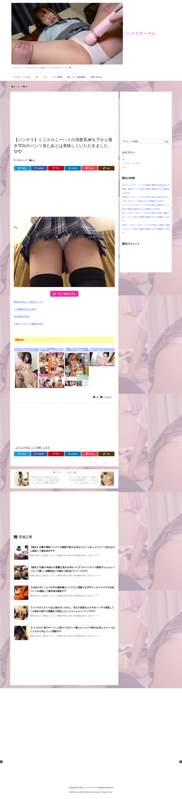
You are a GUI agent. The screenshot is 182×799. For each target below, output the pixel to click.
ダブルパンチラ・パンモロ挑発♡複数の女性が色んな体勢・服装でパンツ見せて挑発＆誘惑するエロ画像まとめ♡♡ (146, 189)
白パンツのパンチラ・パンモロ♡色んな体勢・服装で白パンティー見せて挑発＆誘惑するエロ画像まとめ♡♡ (146, 217)
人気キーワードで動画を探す (28, 323)
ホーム (16, 86)
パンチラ (108, 397)
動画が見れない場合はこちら (28, 301)
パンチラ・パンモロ (131, 163)
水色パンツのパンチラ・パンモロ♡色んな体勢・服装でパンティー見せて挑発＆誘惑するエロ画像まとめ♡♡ (146, 229)
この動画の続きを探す (25, 309)
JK (27, 86)
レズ (124, 167)
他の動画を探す (22, 316)
